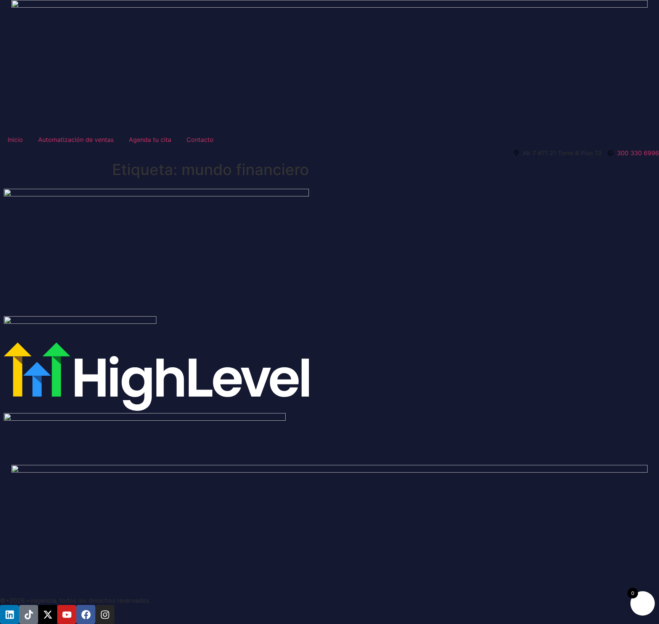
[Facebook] (85, 614)
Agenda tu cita (150, 139)
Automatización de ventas (76, 139)
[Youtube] (66, 614)
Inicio (15, 139)
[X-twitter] (47, 614)
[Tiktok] (28, 614)
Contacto (200, 139)
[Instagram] (104, 614)
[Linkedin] (9, 614)
